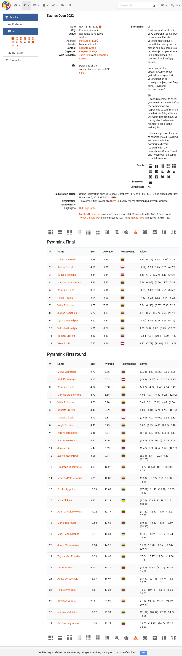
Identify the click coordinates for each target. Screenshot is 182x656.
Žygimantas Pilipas (67, 320)
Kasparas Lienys (88, 51)
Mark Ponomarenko (68, 534)
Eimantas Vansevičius (69, 466)
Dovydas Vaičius (66, 601)
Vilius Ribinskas (65, 305)
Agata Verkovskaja (67, 578)
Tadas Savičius (65, 567)
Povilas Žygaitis (66, 489)
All (13, 31)
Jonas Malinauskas (68, 545)
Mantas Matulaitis (67, 612)
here (81, 72)
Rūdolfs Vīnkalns (66, 274)
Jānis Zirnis (85, 55)
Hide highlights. (87, 208)
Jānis (93, 47)
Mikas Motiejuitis (66, 259)
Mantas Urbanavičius (91, 214)
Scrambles (15, 60)
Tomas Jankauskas (90, 217)
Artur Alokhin (64, 500)
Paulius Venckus (66, 589)
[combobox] (137, 5)
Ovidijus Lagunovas (68, 623)
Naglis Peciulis (139, 217)
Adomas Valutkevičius (69, 511)
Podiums (17, 24)
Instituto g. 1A (87, 40)
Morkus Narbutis (66, 522)
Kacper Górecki (65, 267)
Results (13, 17)
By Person (17, 52)
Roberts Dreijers (66, 335)
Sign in (174, 5)
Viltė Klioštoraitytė (67, 328)
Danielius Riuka (65, 290)
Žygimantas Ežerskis (68, 556)
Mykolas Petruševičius (69, 478)
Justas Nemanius (67, 313)
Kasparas (84, 47)
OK (143, 653)
